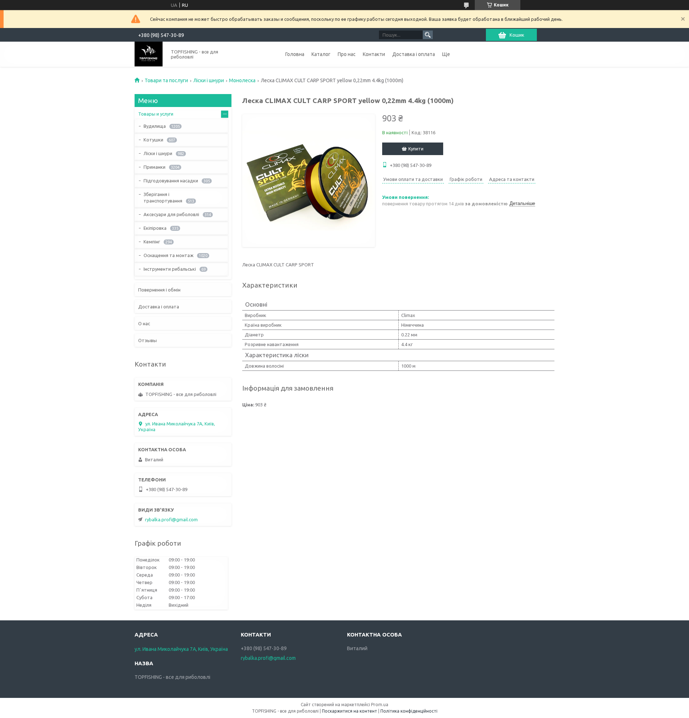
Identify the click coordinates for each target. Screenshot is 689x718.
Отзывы (147, 340)
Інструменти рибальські (170, 268)
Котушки (153, 139)
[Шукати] (428, 35)
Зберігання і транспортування (163, 197)
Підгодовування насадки (171, 180)
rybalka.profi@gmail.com (171, 519)
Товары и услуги (155, 113)
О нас (144, 323)
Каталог (321, 54)
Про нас (347, 54)
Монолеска (242, 80)
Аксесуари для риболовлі (171, 214)
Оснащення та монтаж (168, 255)
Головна (294, 54)
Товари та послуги (166, 80)
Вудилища (155, 126)
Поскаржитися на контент (349, 711)
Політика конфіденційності (408, 711)
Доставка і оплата (413, 54)
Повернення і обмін (159, 289)
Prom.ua (379, 704)
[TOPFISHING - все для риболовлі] (149, 54)
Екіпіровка (155, 227)
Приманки (154, 166)
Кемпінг (152, 241)
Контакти (374, 54)
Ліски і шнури (208, 80)
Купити (415, 148)
